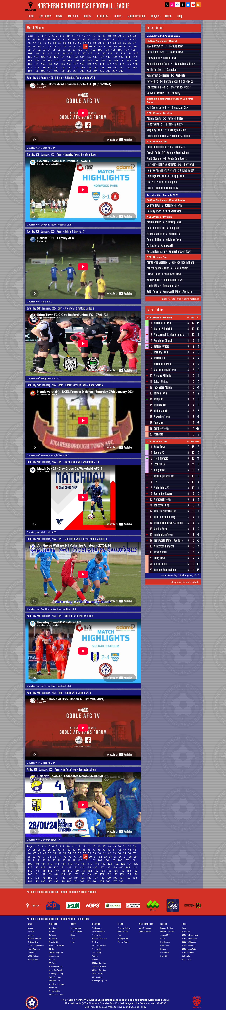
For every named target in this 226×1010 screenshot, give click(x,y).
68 (29, 46)
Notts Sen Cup (55, 977)
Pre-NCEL (164, 956)
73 (54, 46)
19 (114, 35)
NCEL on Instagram (190, 935)
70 (39, 46)
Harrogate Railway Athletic (161, 164)
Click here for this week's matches (180, 298)
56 (79, 43)
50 (49, 43)
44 (129, 39)
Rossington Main (177, 130)
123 (123, 53)
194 (30, 71)
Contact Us (164, 935)
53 (64, 43)
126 (30, 57)
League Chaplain (167, 931)
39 (103, 39)
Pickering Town (173, 222)
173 (115, 64)
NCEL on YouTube (189, 949)
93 (44, 49)
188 (102, 67)
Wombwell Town (172, 274)
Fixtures (31, 931)
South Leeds (153, 188)
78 (80, 46)
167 (75, 64)
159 (135, 60)
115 (70, 53)
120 (103, 53)
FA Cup (52, 959)
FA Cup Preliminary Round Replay (166, 200)
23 (134, 35)
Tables (87, 16)
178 (36, 67)
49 (44, 43)
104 (106, 49)
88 (130, 46)
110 (36, 53)
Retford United (176, 118)
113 (56, 53)
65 (124, 43)
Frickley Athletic (181, 136)
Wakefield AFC (48, 532)
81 (95, 46)
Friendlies (53, 987)
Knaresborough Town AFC (55, 455)
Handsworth (153, 124)
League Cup (54, 956)
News (59, 16)
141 (128, 57)
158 (129, 60)
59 (94, 43)
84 (110, 46)
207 (114, 71)
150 (76, 60)
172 (108, 64)
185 (82, 67)
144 (36, 60)
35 (84, 39)
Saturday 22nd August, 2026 (163, 35)
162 (43, 64)
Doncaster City (180, 107)
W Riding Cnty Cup (56, 984)
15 (93, 35)
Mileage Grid (123, 938)
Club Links (186, 956)
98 (69, 49)
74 (59, 46)
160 (30, 64)
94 (49, 49)
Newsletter (164, 952)
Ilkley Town (188, 164)
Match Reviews (34, 949)
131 (62, 57)
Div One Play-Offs (56, 952)
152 (89, 60)
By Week (52, 935)
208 (121, 71)
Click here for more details (185, 582)
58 (89, 43)
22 (129, 35)
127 (36, 57)
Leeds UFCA (172, 188)
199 (62, 71)
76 (69, 46)
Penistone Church (156, 136)
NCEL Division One (157, 141)
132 (69, 57)
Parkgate (180, 75)
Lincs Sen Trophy (56, 970)
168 (82, 64)
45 (134, 39)
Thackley (175, 93)
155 (109, 60)
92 (39, 49)
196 (43, 71)
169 (88, 64)
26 (39, 39)
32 (69, 39)
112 (50, 53)
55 (74, 43)
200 (69, 71)
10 (68, 35)
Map (119, 935)
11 (73, 35)
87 (125, 46)
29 (54, 39)
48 (39, 43)
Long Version (75, 928)
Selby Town (153, 291)
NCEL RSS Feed (188, 952)
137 (101, 57)
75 (64, 46)
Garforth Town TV (50, 839)
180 (50, 67)
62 (109, 43)
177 (30, 67)
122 (116, 53)
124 (129, 53)
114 (63, 53)
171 (102, 64)
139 (114, 57)
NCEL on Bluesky (188, 945)
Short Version (76, 931)
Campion (171, 69)
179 (43, 67)
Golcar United (154, 239)
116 (76, 53)
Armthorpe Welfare (157, 262)
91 (34, 49)
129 (49, 57)
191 (121, 67)
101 (86, 49)
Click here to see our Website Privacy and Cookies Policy (115, 1006)
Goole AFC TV (48, 147)
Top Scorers (97, 928)
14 (88, 35)
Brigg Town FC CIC (51, 378)
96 (59, 49)
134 (82, 57)
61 (104, 43)
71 (44, 46)
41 (114, 39)
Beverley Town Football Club (56, 224)
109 (30, 53)
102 (93, 49)
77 (75, 46)
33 (74, 39)
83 (105, 46)
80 (90, 46)
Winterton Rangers (167, 182)
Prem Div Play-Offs (56, 945)
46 (29, 43)
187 (95, 67)
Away (72, 938)
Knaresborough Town (158, 64)
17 (104, 35)
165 (62, 64)
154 (102, 60)
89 (135, 46)
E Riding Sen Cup (56, 966)
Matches (73, 16)
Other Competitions (36, 945)
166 (69, 64)
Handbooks (165, 942)
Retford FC (152, 81)
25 (34, 39)
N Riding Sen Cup (56, 973)
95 (54, 49)
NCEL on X (186, 931)
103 (100, 49)
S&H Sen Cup (54, 980)
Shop (179, 16)
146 (50, 60)
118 (90, 53)
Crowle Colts (153, 153)
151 (83, 60)
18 (109, 35)
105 (113, 49)
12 (78, 35)
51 (54, 43)
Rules (162, 938)
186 (89, 67)
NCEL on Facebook (189, 938)
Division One (33, 942)
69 (34, 46)
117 (83, 53)
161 (36, 64)
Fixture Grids (54, 991)
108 (133, 49)
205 (101, 71)
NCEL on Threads (189, 942)
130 (56, 57)
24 (29, 39)
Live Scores (45, 16)
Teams (117, 16)
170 (95, 64)
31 (64, 39)
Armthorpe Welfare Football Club (59, 609)
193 (135, 67)
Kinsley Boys (188, 170)
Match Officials (136, 16)
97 (64, 49)
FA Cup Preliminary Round (162, 41)
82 (100, 46)
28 (49, 39)
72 (49, 46)
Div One (52, 949)
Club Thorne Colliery (158, 147)
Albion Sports (154, 118)
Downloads (165, 945)
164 (56, 64)
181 (56, 67)
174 (122, 64)
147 (56, 60)
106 (120, 49)
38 (98, 39)
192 (128, 67)
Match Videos (33, 959)
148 (63, 60)
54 (69, 43)
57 (84, 43)
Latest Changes (145, 928)
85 (115, 46)
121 (110, 53)
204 (95, 71)
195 (36, 71)
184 (76, 67)
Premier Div (54, 942)
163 (49, 64)
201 (75, 71)
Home (31, 16)
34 (78, 39)
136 (95, 57)
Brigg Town (178, 176)
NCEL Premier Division (159, 113)
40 (108, 39)
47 (34, 43)
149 (70, 60)
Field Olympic (154, 158)
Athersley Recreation (158, 268)
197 (49, 71)
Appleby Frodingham (178, 153)
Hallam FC (46, 301)
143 (30, 60)
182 (63, 67)
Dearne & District (175, 124)
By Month (53, 938)
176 (135, 64)
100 (79, 49)
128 (43, 57)
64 (119, 43)
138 (108, 57)
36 (88, 39)
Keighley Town (154, 130)
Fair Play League (98, 931)
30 (58, 39)
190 (115, 67)
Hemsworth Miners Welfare (161, 170)
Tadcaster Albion (156, 87)
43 (124, 39)
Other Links (186, 959)
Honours (164, 949)
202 (82, 71)
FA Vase (52, 963)
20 (119, 35)
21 (124, 35)
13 (83, 35)
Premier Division (34, 938)
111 (43, 53)
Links (168, 16)
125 (136, 53)
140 (121, 57)
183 (69, 67)
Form (72, 942)
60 (99, 43)
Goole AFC (180, 147)
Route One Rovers (177, 158)
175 (128, 64)
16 (98, 35)
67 (134, 43)
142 (134, 57)
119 (96, 53)
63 (114, 43)
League (155, 16)
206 (108, 71)
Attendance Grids (56, 994)
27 (44, 39)
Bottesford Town (155, 52)
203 (88, 71)
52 (59, 43)
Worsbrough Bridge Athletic (169, 334)
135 (88, 57)
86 (120, 46)
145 (43, 60)
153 (96, 60)
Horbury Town (176, 46)
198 (56, 71)
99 (74, 49)
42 (119, 39)
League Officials (166, 928)
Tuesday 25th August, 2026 (162, 195)
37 (93, 39)
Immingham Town (156, 176)
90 (29, 49)
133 (75, 57)
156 (115, 60)
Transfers (32, 952)
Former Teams (123, 942)
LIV (148, 182)
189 (108, 67)
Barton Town (169, 58)
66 (129, 43)
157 (122, 60)
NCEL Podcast (33, 956)
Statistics (102, 16)
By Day (52, 931)
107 (126, 49)
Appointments (145, 931)
